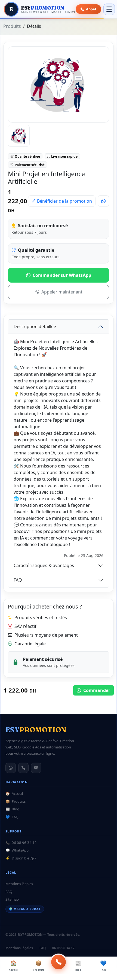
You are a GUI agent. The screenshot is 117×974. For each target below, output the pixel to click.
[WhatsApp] (10, 768)
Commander (96, 690)
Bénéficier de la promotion (64, 201)
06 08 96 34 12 (21, 842)
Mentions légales (19, 883)
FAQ (103, 965)
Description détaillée (35, 326)
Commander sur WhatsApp (62, 275)
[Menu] (109, 9)
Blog (78, 965)
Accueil (14, 965)
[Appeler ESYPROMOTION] (58, 962)
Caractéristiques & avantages (44, 565)
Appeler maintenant (61, 292)
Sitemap (12, 899)
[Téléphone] (23, 768)
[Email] (36, 768)
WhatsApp (17, 850)
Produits (38, 965)
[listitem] (19, 136)
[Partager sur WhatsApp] (103, 201)
